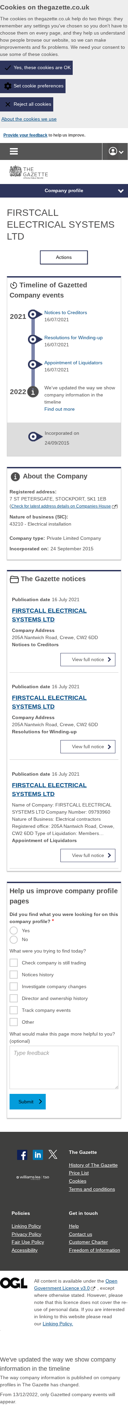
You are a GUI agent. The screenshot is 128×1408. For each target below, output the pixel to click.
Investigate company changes (54, 986)
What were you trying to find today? (48, 951)
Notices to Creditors (65, 312)
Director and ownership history (55, 998)
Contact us (80, 1234)
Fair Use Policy (28, 1242)
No (25, 939)
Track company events (46, 1010)
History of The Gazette (93, 1165)
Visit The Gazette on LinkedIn (38, 1155)
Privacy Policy (26, 1234)
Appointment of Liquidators (73, 362)
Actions (64, 257)
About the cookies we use (29, 119)
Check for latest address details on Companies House (61, 506)
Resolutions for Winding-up (73, 337)
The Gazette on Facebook (22, 1155)
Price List (79, 1173)
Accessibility (25, 1250)
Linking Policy (26, 1226)
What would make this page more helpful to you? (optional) (62, 1037)
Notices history (38, 974)
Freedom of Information (94, 1250)
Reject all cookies (32, 104)
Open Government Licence (13, 1284)
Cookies (77, 1181)
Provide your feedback (25, 135)
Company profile (64, 190)
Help (74, 1226)
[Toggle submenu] (121, 151)
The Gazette (83, 1152)
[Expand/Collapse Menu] (115, 191)
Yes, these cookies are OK (42, 67)
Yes (26, 930)
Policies (21, 1213)
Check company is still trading (54, 962)
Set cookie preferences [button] (38, 85)
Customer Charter (88, 1242)
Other (28, 1022)
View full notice (88, 657)
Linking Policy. (58, 1323)
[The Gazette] (28, 172)
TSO (34, 1188)
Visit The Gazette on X (53, 1155)
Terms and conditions (92, 1189)
